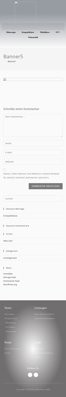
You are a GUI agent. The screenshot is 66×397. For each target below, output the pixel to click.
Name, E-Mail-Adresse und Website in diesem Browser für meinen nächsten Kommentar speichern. (31, 175)
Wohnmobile (33, 37)
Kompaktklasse (28, 32)
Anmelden (8, 273)
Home (8, 307)
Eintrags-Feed (9, 277)
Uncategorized (10, 257)
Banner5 (12, 61)
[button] (33, 26)
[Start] (4, 61)
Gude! (38, 342)
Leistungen (41, 307)
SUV (58, 32)
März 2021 (8, 240)
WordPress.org (10, 284)
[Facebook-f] (30, 375)
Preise (8, 342)
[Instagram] (36, 375)
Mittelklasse (45, 32)
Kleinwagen (11, 32)
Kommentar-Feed (11, 281)
